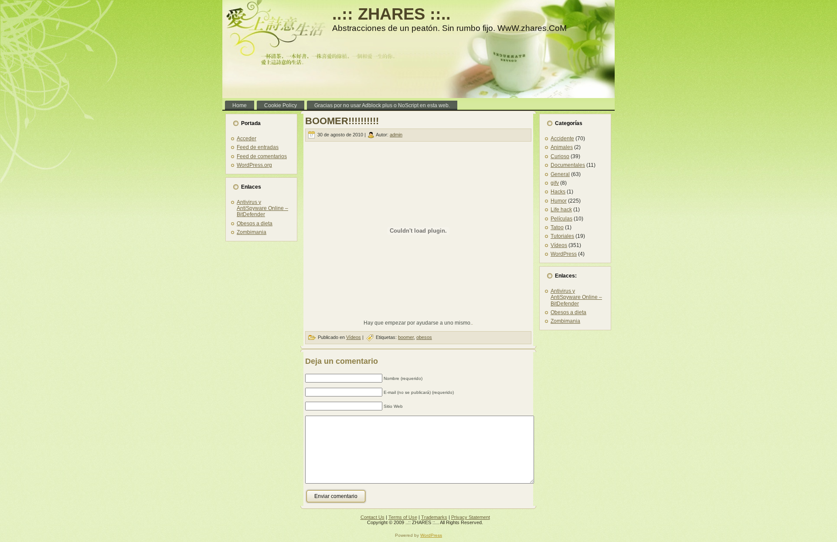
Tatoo (557, 227)
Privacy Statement (470, 517)
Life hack (561, 210)
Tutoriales (562, 236)
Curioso (560, 156)
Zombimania (251, 232)
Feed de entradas (258, 147)
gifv (555, 183)
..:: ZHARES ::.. (391, 14)
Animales (562, 147)
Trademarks (434, 517)
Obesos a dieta (254, 223)
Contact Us (372, 517)
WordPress (564, 254)
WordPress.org (254, 165)
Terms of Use (402, 517)
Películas (561, 219)
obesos (424, 337)
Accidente (562, 139)
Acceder (246, 139)
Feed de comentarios (262, 156)
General (560, 174)
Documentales (568, 165)
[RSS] (231, 520)
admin (396, 134)
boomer (406, 337)
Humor (559, 201)
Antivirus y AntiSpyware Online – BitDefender (262, 208)
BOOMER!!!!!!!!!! (342, 120)
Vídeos (353, 337)
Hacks (558, 192)
